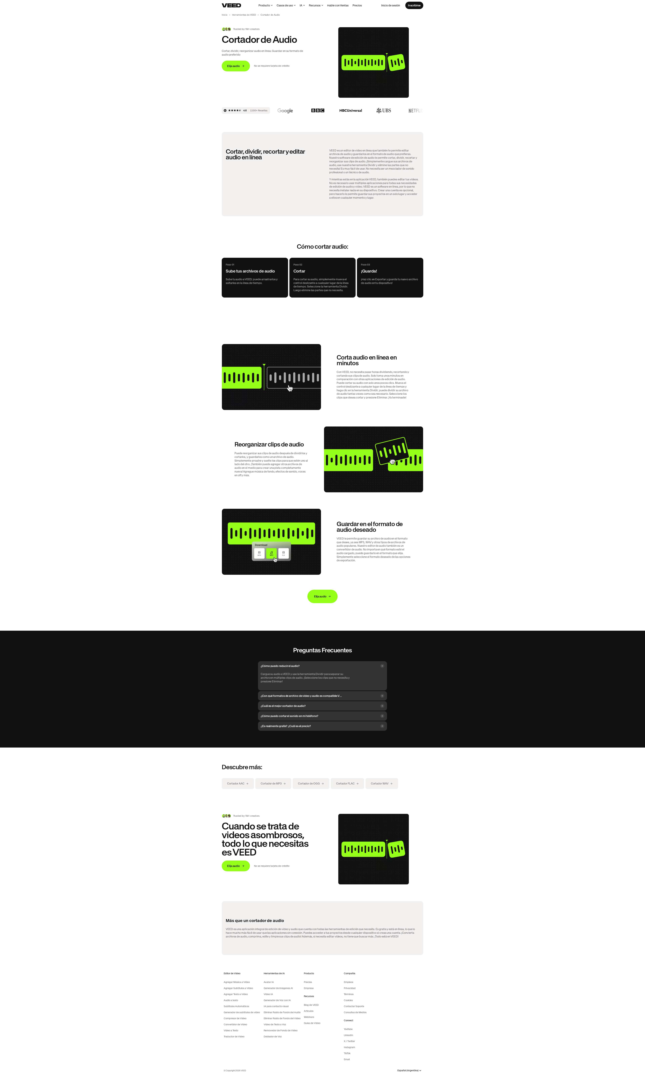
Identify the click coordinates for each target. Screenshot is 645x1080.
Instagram (349, 1047)
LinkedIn (348, 1035)
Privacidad (350, 988)
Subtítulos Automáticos (236, 1006)
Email (347, 1059)
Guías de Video (312, 1023)
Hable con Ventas (338, 5)
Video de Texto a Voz (275, 1024)
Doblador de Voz (273, 1036)
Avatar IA (269, 982)
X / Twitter (349, 1041)
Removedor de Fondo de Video (280, 1030)
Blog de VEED (311, 1004)
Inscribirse (414, 5)
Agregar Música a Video (237, 982)
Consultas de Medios (355, 1012)
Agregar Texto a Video (236, 994)
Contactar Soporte (354, 1006)
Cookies (348, 1000)
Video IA (268, 994)
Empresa (309, 988)
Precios (357, 5)
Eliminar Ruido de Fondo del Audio (282, 1012)
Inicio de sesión (390, 5)
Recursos (314, 5)
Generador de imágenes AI (278, 988)
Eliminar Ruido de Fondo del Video (282, 1018)
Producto (264, 5)
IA (301, 5)
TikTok (347, 1053)
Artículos (308, 1011)
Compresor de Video (235, 1018)
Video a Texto (231, 1030)
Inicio (224, 14)
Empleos (348, 982)
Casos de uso (285, 5)
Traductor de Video (234, 1036)
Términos (349, 994)
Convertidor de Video (235, 1024)
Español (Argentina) (408, 1070)
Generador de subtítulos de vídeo (242, 1012)
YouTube (348, 1029)
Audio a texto (231, 1000)
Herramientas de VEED (244, 14)
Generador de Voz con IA (277, 1000)
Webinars (309, 1017)
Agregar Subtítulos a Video (238, 988)
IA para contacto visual (276, 1006)
